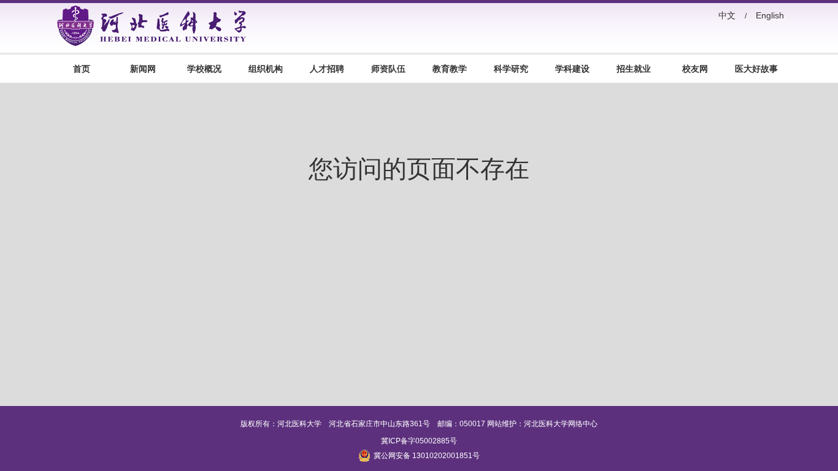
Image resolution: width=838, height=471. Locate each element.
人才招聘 (327, 69)
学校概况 (204, 69)
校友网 (695, 69)
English (770, 15)
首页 (81, 69)
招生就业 (634, 69)
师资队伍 (388, 69)
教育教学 (449, 69)
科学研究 (511, 69)
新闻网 (143, 69)
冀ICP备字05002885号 (419, 441)
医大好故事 (756, 69)
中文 (727, 15)
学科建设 (572, 69)
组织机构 (265, 69)
